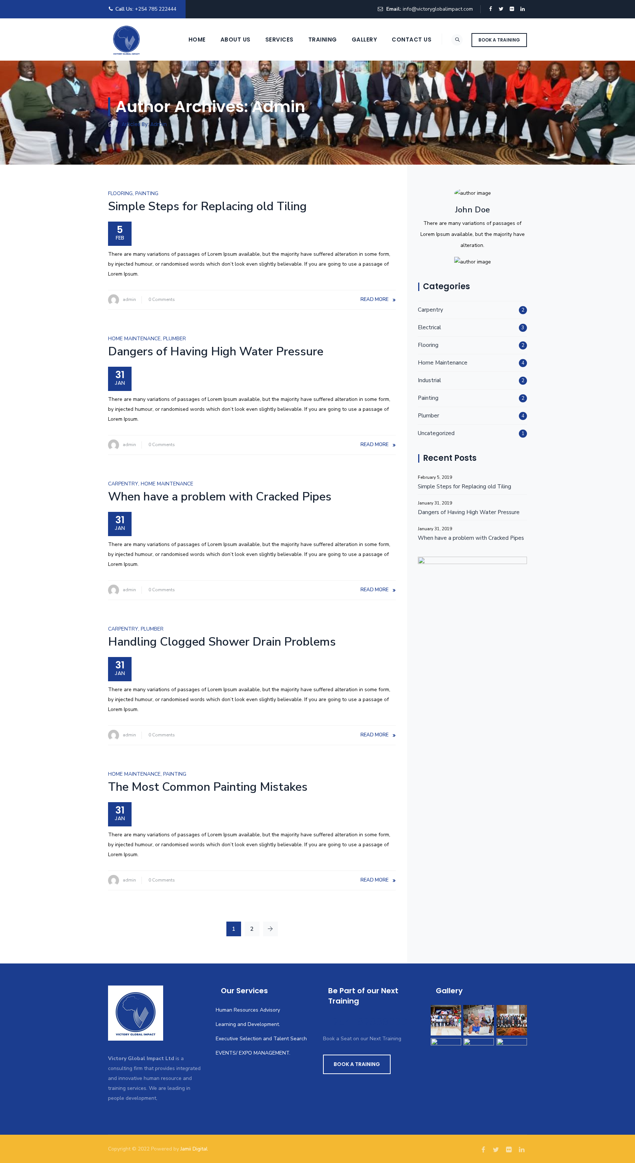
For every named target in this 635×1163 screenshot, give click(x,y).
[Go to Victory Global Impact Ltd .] (110, 124)
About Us (235, 39)
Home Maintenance (134, 338)
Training (322, 39)
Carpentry (123, 483)
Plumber (174, 338)
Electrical (429, 327)
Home (197, 39)
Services (279, 39)
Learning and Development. (248, 1024)
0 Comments (161, 299)
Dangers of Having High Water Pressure (215, 351)
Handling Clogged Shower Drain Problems (222, 642)
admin (129, 299)
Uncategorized (436, 433)
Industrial (429, 380)
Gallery (364, 39)
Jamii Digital (194, 1148)
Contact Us (411, 39)
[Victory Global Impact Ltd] (126, 39)
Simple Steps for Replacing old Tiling (207, 206)
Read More (374, 299)
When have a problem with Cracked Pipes (219, 497)
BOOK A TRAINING (499, 40)
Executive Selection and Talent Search (261, 1038)
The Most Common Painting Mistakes (208, 787)
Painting (146, 193)
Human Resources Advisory (248, 1009)
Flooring (120, 193)
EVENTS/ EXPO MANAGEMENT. (253, 1052)
